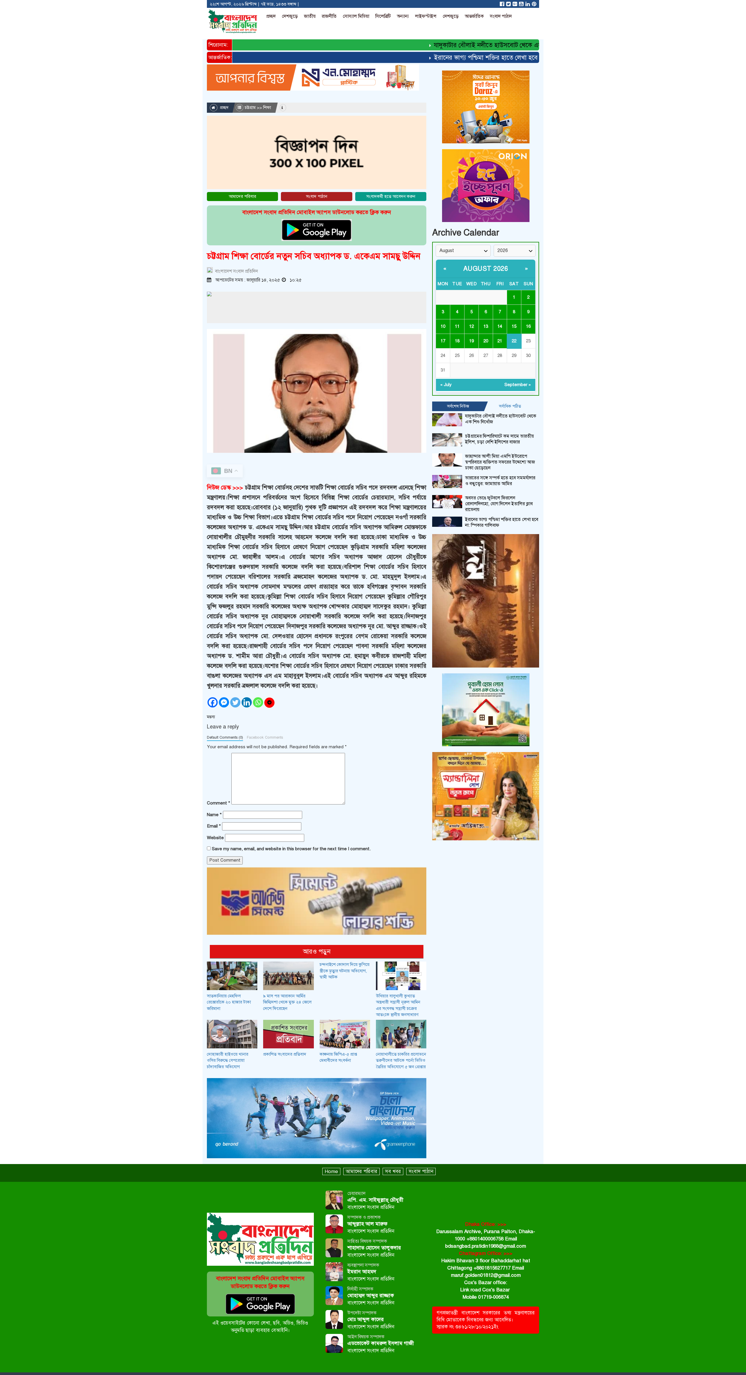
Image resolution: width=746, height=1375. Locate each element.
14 (499, 326)
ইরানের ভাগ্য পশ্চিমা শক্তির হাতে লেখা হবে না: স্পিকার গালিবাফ (482, 57)
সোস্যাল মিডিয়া (356, 16)
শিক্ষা (267, 107)
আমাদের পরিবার (242, 196)
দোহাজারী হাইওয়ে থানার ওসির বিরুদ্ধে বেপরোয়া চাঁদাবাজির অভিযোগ (227, 1060)
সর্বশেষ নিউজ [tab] (458, 406)
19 (471, 341)
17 (443, 341)
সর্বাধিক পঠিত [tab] (510, 406)
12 (471, 326)
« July (446, 384)
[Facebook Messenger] (224, 702)
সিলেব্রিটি (383, 16)
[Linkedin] (247, 702)
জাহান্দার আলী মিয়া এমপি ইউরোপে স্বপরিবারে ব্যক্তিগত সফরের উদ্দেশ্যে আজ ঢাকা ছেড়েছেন (500, 462)
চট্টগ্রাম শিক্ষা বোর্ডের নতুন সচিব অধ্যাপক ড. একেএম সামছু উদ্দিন (313, 256)
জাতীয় (310, 16)
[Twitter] (235, 702)
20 (485, 341)
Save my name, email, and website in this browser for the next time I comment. (291, 848)
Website (215, 837)
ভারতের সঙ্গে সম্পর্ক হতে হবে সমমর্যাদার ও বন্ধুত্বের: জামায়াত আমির (500, 481)
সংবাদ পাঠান (501, 16)
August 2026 (485, 268)
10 (443, 326)
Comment (218, 803)
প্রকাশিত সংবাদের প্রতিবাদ (284, 1054)
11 (457, 326)
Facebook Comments (265, 737)
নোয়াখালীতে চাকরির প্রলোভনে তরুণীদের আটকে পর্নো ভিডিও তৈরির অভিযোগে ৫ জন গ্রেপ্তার (401, 1060)
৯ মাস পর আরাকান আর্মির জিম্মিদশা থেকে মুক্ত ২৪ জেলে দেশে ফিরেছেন (287, 1002)
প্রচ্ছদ (271, 16)
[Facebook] (212, 702)
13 (485, 326)
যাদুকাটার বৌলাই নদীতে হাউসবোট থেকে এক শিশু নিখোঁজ (474, 45)
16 (528, 326)
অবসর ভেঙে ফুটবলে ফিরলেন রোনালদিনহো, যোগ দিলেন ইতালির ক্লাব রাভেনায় (499, 504)
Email (214, 826)
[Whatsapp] (258, 702)
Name (214, 814)
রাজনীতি (329, 16)
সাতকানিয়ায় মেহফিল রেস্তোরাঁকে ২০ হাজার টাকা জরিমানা (229, 1002)
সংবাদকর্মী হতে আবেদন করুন (390, 196)
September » (517, 384)
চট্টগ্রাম (250, 107)
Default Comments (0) (225, 737)
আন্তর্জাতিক (474, 16)
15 (514, 326)
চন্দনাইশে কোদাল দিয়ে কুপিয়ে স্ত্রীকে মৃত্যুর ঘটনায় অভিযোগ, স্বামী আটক (345, 971)
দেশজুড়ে (290, 16)
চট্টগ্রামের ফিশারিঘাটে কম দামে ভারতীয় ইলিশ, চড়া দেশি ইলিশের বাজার (499, 439)
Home (331, 1171)
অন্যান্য (403, 16)
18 (457, 341)
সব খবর (393, 1171)
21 (499, 341)
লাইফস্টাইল (426, 16)
